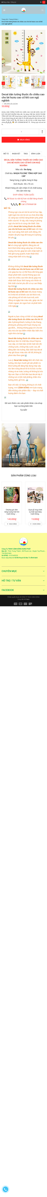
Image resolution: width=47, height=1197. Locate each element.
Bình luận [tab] (35, 154)
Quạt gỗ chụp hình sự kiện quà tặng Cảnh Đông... (30, 512)
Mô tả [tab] (6, 154)
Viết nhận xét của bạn (11, 103)
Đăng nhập (6, 2)
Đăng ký (13, 2)
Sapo (28, 599)
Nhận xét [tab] (16, 154)
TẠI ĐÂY (23, 410)
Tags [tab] (26, 154)
